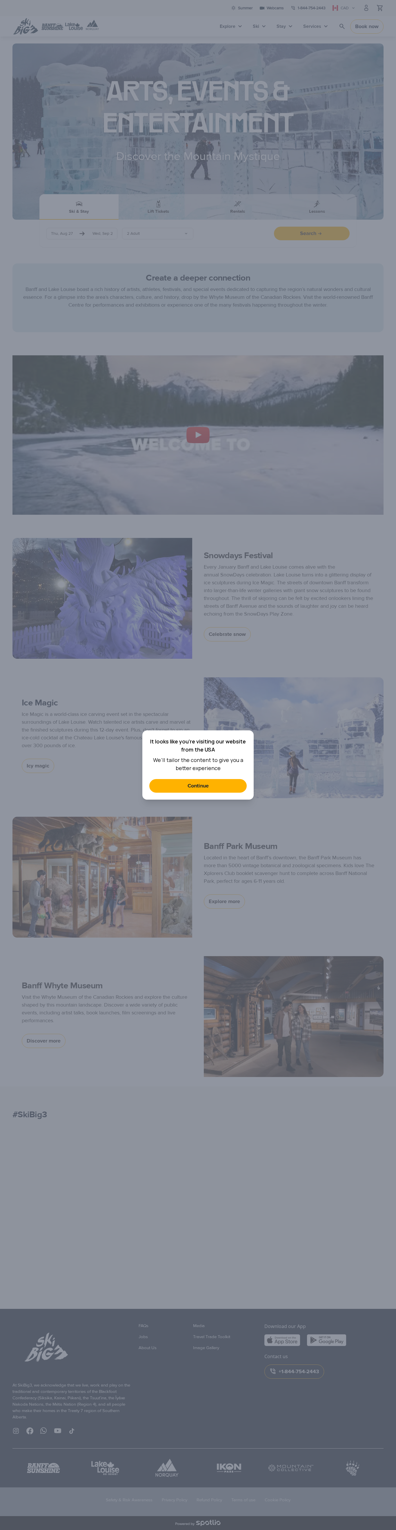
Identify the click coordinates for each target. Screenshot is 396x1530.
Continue (198, 786)
